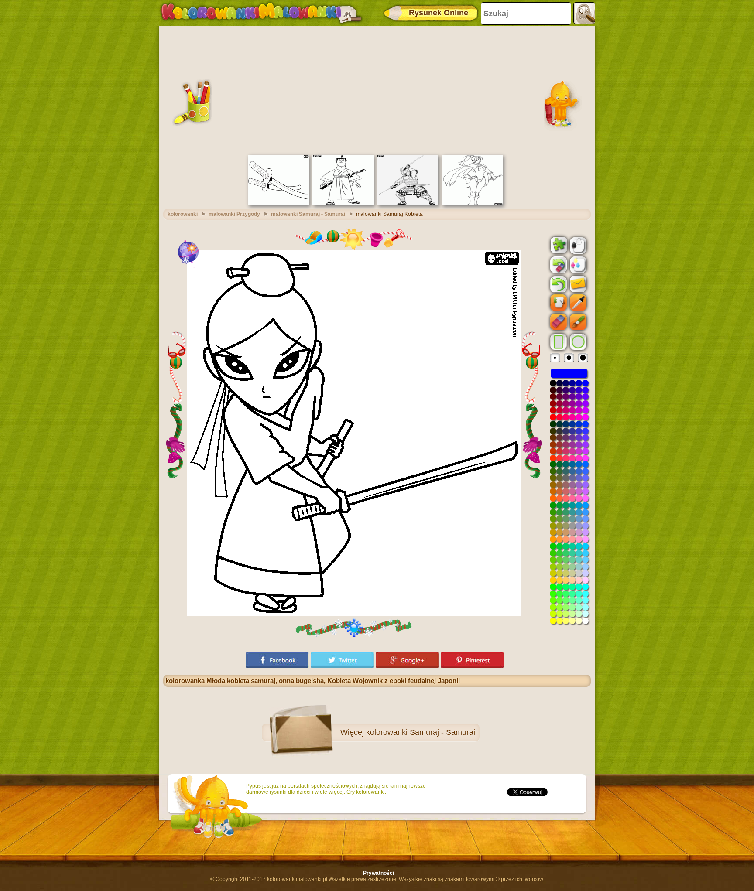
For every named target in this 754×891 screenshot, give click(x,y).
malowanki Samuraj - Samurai (308, 214)
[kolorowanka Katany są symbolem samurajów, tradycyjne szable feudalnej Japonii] (278, 204)
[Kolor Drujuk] (577, 264)
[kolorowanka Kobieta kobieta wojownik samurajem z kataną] (472, 204)
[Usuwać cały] (557, 264)
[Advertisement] (377, 89)
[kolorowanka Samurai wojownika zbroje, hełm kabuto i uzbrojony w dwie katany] (407, 204)
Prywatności (378, 873)
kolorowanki (183, 214)
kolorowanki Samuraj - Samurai (420, 732)
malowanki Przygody (234, 214)
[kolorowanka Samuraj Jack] (343, 204)
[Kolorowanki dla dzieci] (261, 13)
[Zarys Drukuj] (577, 244)
